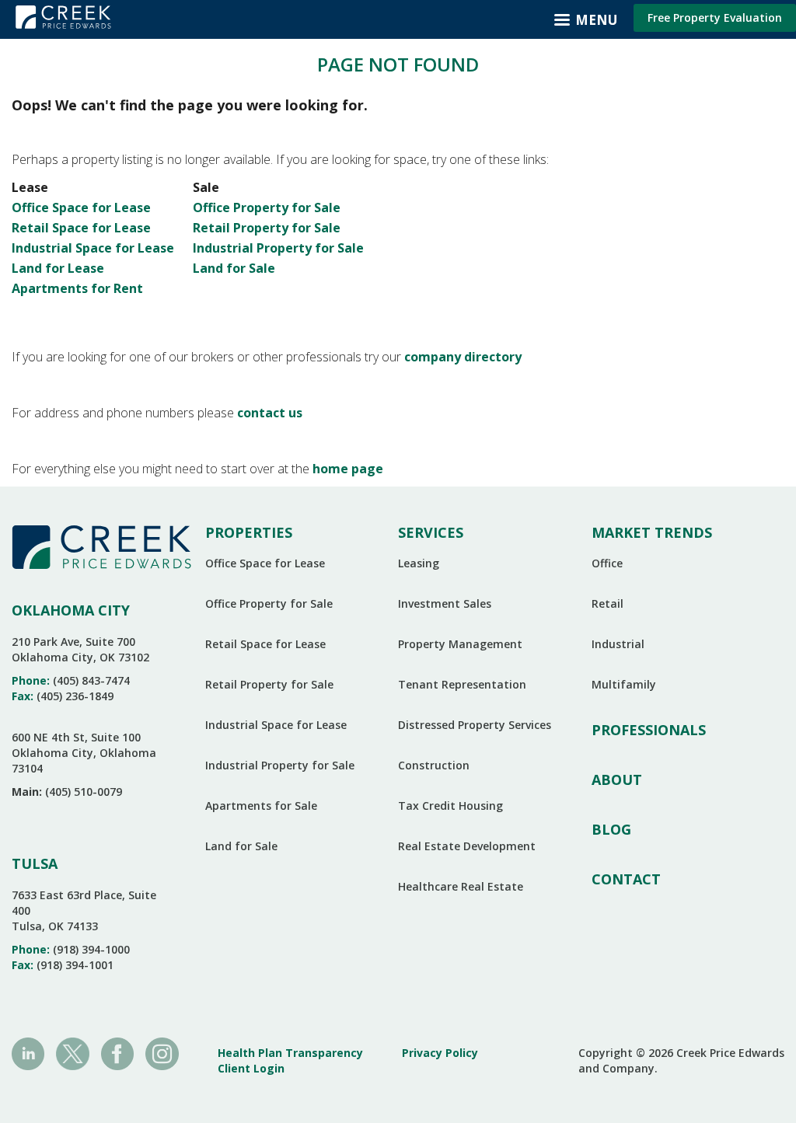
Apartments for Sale (261, 805)
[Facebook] (117, 1052)
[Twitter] (72, 1052)
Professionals (649, 729)
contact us (269, 412)
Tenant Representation (462, 684)
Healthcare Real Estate (460, 886)
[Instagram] (161, 1052)
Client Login (251, 1068)
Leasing (418, 563)
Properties (248, 532)
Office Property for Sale (266, 207)
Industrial (618, 643)
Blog (611, 829)
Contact (626, 879)
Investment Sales (444, 603)
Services (430, 532)
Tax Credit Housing (450, 805)
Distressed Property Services (474, 724)
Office (607, 563)
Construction (434, 765)
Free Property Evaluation (715, 17)
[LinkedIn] (28, 1052)
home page (347, 468)
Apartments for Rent (77, 288)
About (617, 779)
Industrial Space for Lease (93, 247)
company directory (463, 356)
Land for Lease (58, 268)
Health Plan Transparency (290, 1052)
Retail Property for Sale (266, 227)
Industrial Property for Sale (278, 247)
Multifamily (624, 684)
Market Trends (652, 532)
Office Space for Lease (81, 207)
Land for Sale (234, 268)
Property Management (460, 643)
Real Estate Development (467, 846)
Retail (607, 603)
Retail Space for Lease (81, 227)
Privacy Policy (440, 1052)
